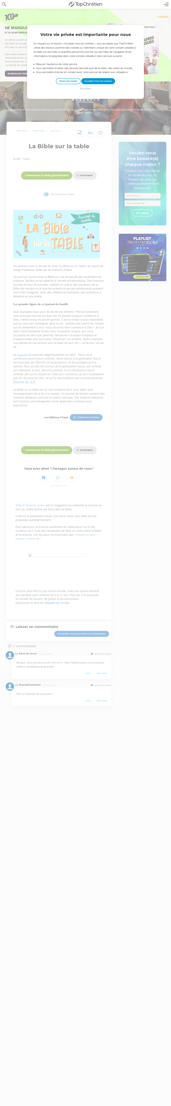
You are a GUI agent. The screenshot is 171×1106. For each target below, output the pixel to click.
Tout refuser (85, 89)
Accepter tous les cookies (98, 81)
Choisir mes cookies (68, 81)
